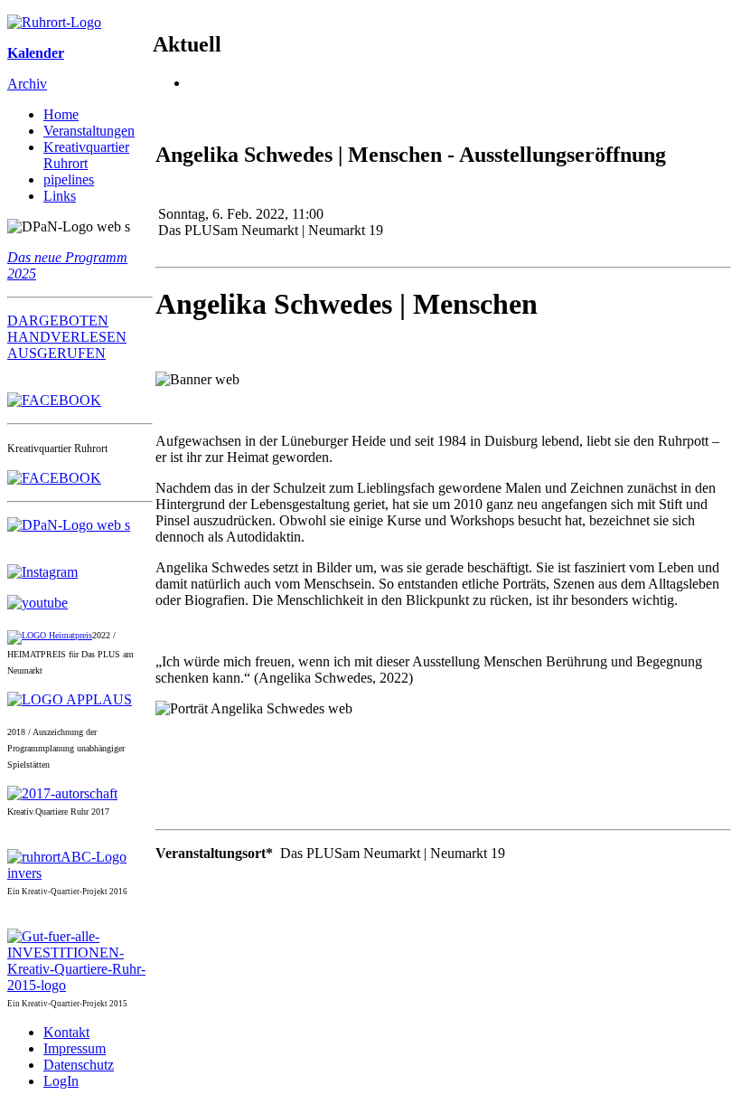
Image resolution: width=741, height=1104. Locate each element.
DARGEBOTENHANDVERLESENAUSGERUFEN (67, 337)
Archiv (27, 83)
